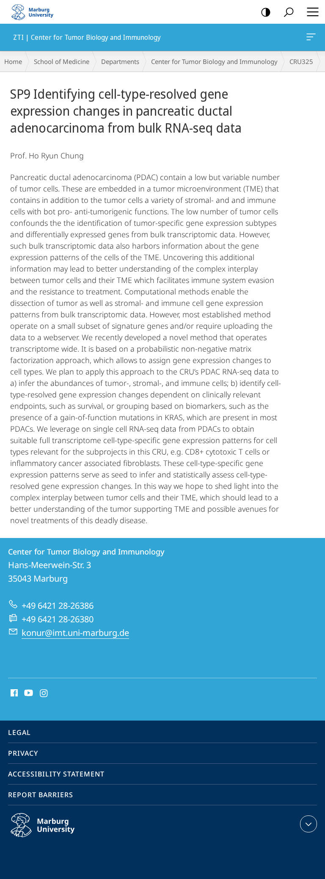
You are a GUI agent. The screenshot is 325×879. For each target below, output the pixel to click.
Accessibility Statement (56, 774)
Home (13, 61)
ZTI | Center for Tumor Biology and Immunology (312, 37)
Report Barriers (40, 794)
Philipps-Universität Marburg (59, 838)
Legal (19, 732)
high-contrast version (265, 12)
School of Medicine (61, 61)
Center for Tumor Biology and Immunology (214, 61)
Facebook (13, 693)
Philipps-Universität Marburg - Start (36, 12)
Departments (120, 61)
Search (288, 12)
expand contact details (308, 823)
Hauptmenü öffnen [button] (312, 12)
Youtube (27, 693)
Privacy (23, 753)
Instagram (44, 693)
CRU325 (301, 61)
